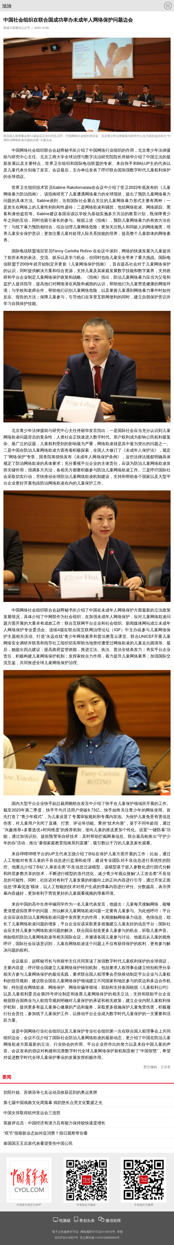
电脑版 (65, 1220)
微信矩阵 (113, 1220)
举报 (120, 1231)
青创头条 (87, 1220)
